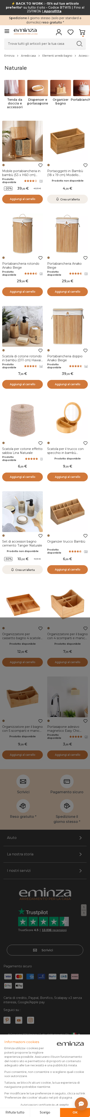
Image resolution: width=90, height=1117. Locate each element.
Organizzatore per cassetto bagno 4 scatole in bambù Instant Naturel (21, 638)
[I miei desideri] (70, 34)
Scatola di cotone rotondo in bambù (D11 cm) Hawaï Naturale (22, 360)
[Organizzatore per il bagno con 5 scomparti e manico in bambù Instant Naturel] (22, 696)
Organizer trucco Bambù (66, 541)
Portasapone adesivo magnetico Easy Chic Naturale (63, 731)
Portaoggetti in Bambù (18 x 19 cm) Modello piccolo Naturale (65, 175)
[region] (45, 55)
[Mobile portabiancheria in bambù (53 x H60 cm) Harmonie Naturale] (22, 141)
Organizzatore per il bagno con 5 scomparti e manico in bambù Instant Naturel (22, 731)
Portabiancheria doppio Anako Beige (65, 358)
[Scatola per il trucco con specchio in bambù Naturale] (67, 419)
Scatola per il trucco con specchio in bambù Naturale (65, 453)
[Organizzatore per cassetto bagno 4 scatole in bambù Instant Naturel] (22, 604)
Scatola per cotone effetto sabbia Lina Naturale (22, 451)
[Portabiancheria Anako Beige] (67, 233)
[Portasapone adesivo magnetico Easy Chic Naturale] (67, 696)
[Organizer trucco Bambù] (67, 511)
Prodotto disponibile (9, 181)
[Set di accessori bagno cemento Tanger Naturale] (22, 511)
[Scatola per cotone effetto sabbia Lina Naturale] (22, 419)
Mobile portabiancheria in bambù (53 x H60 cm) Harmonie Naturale (21, 175)
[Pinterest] (6, 1020)
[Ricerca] (79, 44)
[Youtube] (18, 1020)
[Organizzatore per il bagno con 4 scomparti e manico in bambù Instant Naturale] (67, 604)
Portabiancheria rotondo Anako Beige (20, 266)
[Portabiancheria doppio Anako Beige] (67, 326)
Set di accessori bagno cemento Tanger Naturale (22, 543)
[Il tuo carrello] (82, 34)
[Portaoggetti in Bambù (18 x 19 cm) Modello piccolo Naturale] (67, 141)
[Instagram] (30, 1020)
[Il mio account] (58, 34)
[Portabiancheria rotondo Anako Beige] (22, 233)
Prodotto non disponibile (67, 180)
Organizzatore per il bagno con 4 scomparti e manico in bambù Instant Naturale (67, 638)
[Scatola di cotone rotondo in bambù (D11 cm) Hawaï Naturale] (22, 326)
